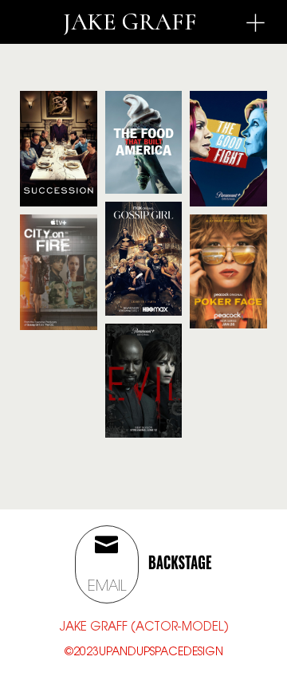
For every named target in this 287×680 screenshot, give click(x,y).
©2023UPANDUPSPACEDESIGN (144, 652)
